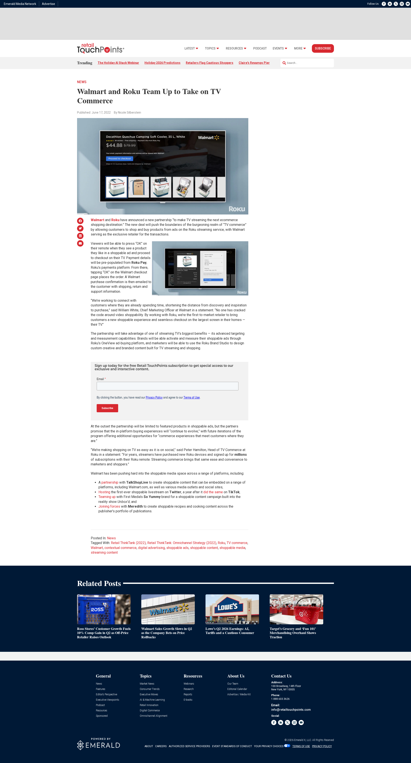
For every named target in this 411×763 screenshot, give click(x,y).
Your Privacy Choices (268, 746)
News (81, 82)
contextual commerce (120, 548)
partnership (109, 482)
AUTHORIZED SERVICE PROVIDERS (189, 746)
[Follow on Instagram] (402, 4)
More (298, 48)
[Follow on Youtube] (408, 4)
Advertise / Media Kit (239, 694)
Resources (234, 48)
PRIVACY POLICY (322, 746)
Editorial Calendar (237, 689)
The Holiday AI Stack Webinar (118, 62)
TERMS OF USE (301, 746)
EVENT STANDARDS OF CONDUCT (232, 746)
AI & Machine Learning (152, 700)
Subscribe (323, 48)
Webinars (189, 683)
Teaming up (107, 497)
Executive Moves (149, 694)
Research (189, 689)
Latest (190, 48)
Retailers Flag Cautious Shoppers (209, 62)
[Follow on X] (396, 4)
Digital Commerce (150, 710)
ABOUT (148, 746)
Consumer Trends (150, 689)
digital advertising (151, 548)
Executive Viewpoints (107, 700)
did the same (213, 492)
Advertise (48, 3)
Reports (188, 694)
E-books (188, 700)
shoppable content (204, 548)
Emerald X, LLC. (303, 740)
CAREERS (161, 746)
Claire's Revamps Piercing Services (264, 62)
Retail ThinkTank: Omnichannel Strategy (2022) (181, 543)
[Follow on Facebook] (384, 4)
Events (278, 48)
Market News (147, 683)
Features (100, 689)
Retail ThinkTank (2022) (128, 543)
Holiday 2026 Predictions (162, 62)
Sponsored (102, 716)
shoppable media (232, 548)
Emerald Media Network (20, 3)
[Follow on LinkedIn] (390, 4)
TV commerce (237, 543)
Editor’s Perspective (106, 694)
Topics (210, 48)
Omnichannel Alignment (153, 716)
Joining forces (109, 506)
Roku (221, 543)
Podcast (260, 48)
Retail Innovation (149, 705)
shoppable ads (177, 548)
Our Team (232, 683)
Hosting (104, 492)
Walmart (97, 548)
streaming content (104, 552)
